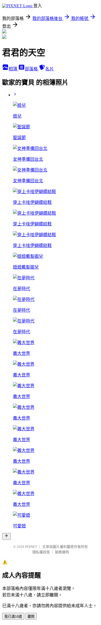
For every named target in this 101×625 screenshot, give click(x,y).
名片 (49, 69)
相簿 (13, 69)
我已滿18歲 (13, 616)
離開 (30, 616)
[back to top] (6, 536)
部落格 (32, 69)
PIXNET (31, 547)
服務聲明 (62, 552)
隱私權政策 (41, 552)
